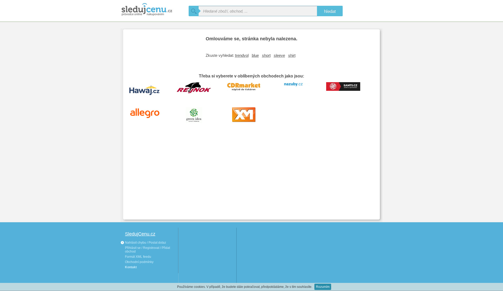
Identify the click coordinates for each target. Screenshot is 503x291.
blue (255, 55)
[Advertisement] (251, 176)
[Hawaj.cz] (148, 89)
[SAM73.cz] (347, 89)
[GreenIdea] (198, 114)
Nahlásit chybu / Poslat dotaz (145, 242)
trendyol (242, 55)
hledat (330, 11)
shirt (292, 55)
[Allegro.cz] (148, 114)
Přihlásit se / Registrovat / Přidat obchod (147, 249)
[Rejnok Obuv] (198, 89)
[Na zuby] (297, 89)
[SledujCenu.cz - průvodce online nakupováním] (155, 9)
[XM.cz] (247, 114)
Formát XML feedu (138, 257)
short (266, 55)
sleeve (279, 55)
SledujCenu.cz (140, 234)
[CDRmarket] (247, 89)
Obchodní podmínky (139, 262)
